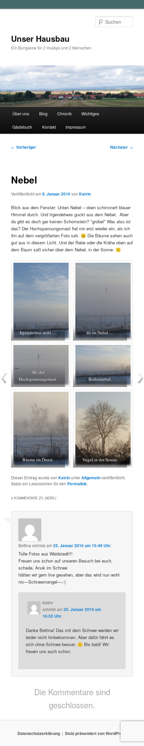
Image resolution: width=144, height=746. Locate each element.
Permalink (77, 484)
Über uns (20, 113)
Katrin (85, 194)
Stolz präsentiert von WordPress (96, 733)
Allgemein (90, 478)
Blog (43, 113)
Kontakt (49, 127)
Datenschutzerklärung (38, 733)
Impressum (76, 127)
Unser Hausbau (40, 38)
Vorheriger (23, 147)
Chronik (64, 113)
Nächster (121, 147)
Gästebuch (22, 127)
